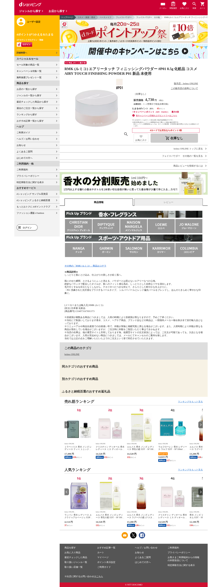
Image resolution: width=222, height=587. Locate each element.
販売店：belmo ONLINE (186, 83)
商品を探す (70, 547)
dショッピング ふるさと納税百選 (33, 200)
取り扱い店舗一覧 (73, 567)
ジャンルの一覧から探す (29, 95)
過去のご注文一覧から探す (30, 108)
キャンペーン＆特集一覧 (29, 71)
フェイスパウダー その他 (148, 17)
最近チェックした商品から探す (32, 102)
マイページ (103, 557)
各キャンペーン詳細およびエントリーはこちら (156, 115)
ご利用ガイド (23, 132)
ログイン (27, 227)
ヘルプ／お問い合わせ (28, 139)
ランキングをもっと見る (190, 401)
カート (100, 552)
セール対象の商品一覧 (28, 65)
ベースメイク (105, 17)
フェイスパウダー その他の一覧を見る (182, 156)
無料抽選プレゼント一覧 (29, 77)
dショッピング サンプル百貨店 (32, 194)
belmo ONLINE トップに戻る (188, 149)
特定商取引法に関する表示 (30, 182)
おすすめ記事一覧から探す (30, 121)
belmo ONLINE (71, 354)
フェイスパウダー (124, 17)
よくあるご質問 (24, 151)
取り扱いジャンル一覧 (75, 562)
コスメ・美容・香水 (86, 17)
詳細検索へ (22, 53)
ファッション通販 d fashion (30, 213)
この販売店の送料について (184, 88)
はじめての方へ (24, 158)
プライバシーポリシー (28, 176)
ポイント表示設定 (106, 562)
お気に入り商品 (72, 552)
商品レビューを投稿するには (188, 166)
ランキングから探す (27, 114)
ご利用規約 (22, 169)
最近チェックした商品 (75, 557)
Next (200, 424)
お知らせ (21, 145)
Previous (66, 424)
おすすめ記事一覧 (106, 547)
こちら (99, 576)
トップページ (67, 17)
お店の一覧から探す (27, 89)
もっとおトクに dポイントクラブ (33, 206)
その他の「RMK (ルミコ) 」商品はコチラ (85, 266)
